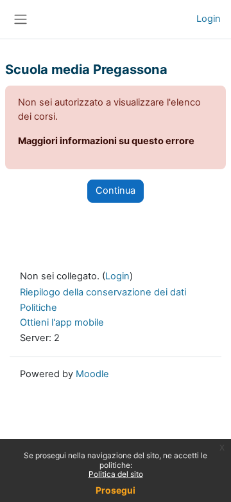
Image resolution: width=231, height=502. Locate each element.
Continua (115, 190)
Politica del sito (116, 474)
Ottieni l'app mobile (62, 322)
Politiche (38, 307)
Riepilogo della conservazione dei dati (103, 292)
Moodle (92, 374)
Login (208, 18)
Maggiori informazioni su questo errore (106, 141)
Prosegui (115, 490)
